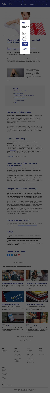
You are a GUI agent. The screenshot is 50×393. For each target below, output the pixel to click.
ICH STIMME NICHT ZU (25, 49)
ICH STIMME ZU (25, 44)
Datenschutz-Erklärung (24, 40)
